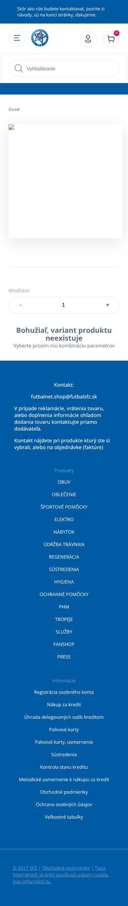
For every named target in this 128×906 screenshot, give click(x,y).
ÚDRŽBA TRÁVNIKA (63, 544)
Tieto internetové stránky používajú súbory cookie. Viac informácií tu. (61, 875)
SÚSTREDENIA (64, 569)
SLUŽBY (64, 631)
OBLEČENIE (64, 494)
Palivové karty (64, 729)
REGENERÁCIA (64, 557)
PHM (64, 607)
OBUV (64, 482)
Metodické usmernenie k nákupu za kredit (64, 779)
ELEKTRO (64, 519)
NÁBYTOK (64, 532)
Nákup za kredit (64, 704)
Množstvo (19, 290)
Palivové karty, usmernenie (64, 742)
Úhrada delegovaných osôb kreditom (63, 717)
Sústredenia (64, 754)
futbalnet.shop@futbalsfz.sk (64, 396)
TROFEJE (64, 619)
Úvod (14, 109)
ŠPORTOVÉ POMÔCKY (64, 507)
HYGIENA (64, 582)
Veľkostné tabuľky (64, 817)
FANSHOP (63, 644)
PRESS (63, 656)
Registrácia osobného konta (64, 692)
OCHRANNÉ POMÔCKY (63, 594)
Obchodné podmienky (64, 792)
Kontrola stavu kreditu (64, 767)
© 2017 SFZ (25, 868)
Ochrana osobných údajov (64, 804)
